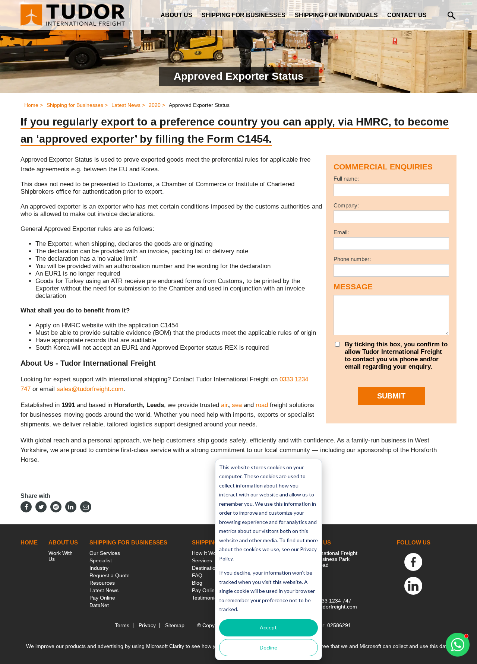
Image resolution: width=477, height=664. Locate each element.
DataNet (99, 605)
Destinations (206, 568)
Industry (98, 568)
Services (202, 560)
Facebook (413, 562)
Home (29, 542)
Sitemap (174, 625)
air (224, 405)
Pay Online (102, 598)
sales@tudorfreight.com (90, 389)
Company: (346, 205)
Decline (268, 647)
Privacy (147, 625)
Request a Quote (109, 575)
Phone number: (352, 259)
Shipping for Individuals (336, 15)
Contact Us (407, 15)
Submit (391, 396)
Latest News (104, 590)
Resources (102, 583)
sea (237, 405)
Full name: (346, 178)
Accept (268, 627)
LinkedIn (413, 586)
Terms (122, 625)
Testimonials (206, 598)
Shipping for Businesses (243, 15)
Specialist (100, 560)
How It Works (207, 553)
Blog (197, 583)
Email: (341, 232)
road (262, 405)
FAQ (197, 575)
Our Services (104, 553)
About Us (176, 15)
